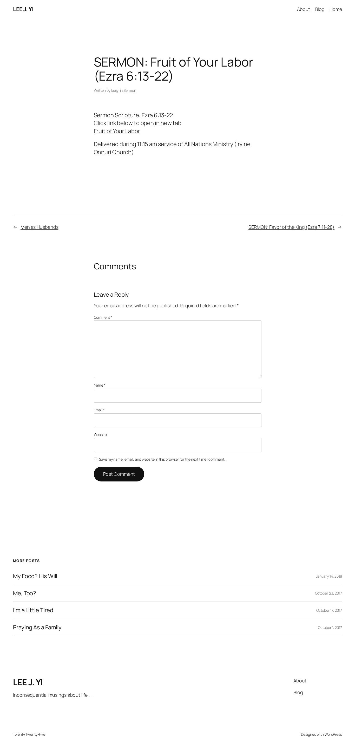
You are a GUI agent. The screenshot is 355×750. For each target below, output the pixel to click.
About (303, 9)
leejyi (115, 90)
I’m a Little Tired (33, 610)
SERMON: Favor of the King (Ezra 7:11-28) (291, 227)
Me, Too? (24, 593)
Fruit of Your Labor (117, 131)
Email (99, 409)
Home (336, 9)
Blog (320, 9)
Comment (103, 317)
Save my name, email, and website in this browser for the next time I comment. (162, 459)
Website (100, 434)
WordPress (333, 734)
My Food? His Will (35, 576)
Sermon (129, 90)
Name (100, 385)
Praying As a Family (37, 627)
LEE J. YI (23, 9)
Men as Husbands (39, 227)
